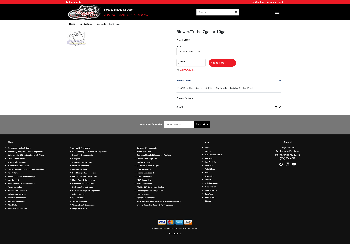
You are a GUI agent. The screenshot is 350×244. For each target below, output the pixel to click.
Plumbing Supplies (15, 187)
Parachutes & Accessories (83, 184)
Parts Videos (210, 169)
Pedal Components (144, 184)
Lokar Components (144, 176)
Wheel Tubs (12, 205)
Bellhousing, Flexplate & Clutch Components (25, 152)
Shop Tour (209, 194)
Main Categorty (14, 180)
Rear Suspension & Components (150, 191)
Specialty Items (78, 198)
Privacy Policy (210, 187)
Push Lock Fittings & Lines (82, 187)
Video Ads (209, 166)
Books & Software (144, 152)
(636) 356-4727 (287, 158)
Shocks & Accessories (17, 198)
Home (207, 148)
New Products (210, 162)
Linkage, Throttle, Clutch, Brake (84, 176)
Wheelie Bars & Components (83, 205)
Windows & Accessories (17, 208)
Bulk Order (209, 158)
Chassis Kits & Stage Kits (147, 159)
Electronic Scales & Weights (148, 166)
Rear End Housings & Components (86, 191)
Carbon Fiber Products (17, 159)
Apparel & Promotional (81, 148)
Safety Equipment (79, 194)
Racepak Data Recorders (17, 191)
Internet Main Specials (146, 173)
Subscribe (202, 124)
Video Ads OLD (211, 190)
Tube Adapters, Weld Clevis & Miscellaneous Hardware (159, 201)
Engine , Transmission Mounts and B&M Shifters (27, 169)
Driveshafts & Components (18, 166)
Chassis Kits (209, 176)
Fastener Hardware (79, 169)
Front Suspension (144, 169)
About (207, 173)
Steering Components (16, 201)
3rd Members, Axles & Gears (19, 148)
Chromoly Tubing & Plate (82, 162)
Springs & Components (146, 198)
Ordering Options (211, 183)
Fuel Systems (13, 173)
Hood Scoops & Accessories (84, 173)
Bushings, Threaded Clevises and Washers (154, 155)
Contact (208, 180)
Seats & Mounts (143, 194)
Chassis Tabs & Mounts (17, 162)
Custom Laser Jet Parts (214, 155)
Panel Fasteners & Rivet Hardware (21, 184)
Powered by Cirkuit (175, 234)
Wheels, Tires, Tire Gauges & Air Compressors (156, 205)
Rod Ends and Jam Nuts (17, 194)
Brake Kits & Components (82, 155)
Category (76, 159)
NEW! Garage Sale (144, 180)
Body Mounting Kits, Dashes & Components (89, 152)
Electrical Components (81, 166)
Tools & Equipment (79, 201)
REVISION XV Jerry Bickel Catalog (150, 187)
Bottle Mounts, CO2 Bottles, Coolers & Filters (26, 155)
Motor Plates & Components (83, 180)
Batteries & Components (147, 148)
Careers (208, 151)
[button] (73, 2)
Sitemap (208, 201)
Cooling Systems (144, 162)
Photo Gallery (210, 198)
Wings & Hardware (79, 208)
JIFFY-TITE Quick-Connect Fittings (21, 176)
